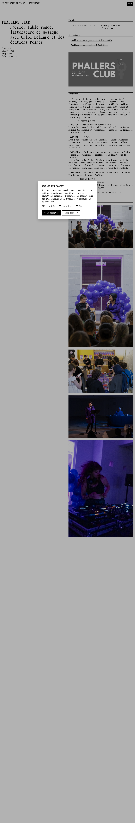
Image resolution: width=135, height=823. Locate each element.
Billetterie (8, 51)
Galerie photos (9, 56)
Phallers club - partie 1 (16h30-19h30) (91, 40)
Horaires (6, 48)
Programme (7, 54)
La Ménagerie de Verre (13, 3)
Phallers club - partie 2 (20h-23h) (89, 45)
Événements (34, 3)
